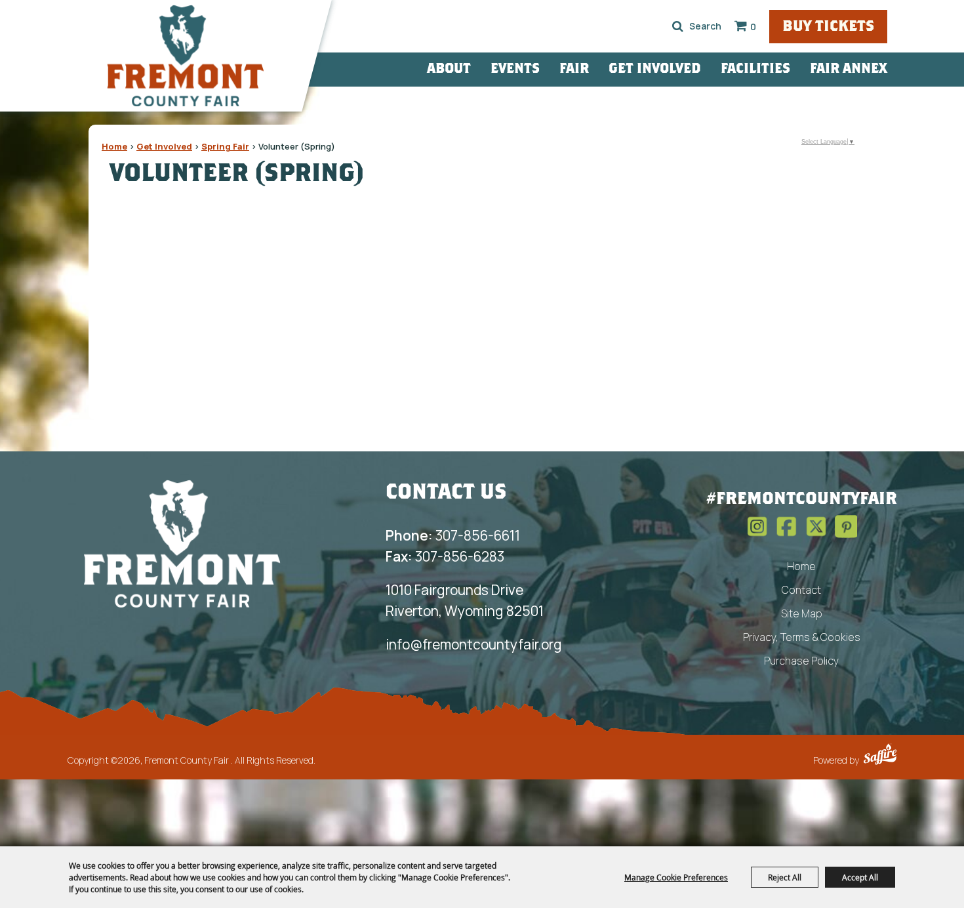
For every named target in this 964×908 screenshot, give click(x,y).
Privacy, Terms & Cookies (801, 637)
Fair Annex (848, 69)
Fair (574, 69)
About (449, 69)
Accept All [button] (860, 877)
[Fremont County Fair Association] (182, 543)
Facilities (755, 69)
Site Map (801, 613)
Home (114, 146)
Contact (801, 590)
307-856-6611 (453, 535)
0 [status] (753, 26)
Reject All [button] (784, 877)
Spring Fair (225, 146)
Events (515, 69)
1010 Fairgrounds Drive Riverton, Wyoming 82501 (465, 600)
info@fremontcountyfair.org (474, 644)
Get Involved (655, 69)
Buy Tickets (828, 27)
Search (677, 26)
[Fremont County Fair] (185, 55)
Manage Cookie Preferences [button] (676, 877)
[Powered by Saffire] (880, 755)
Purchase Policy (801, 660)
